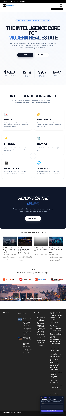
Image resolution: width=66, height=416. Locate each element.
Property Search (53, 380)
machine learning (54, 362)
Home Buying (55, 354)
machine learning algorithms (56, 364)
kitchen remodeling (54, 360)
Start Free (5, 1)
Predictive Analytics (53, 375)
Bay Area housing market (56, 327)
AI (50, 312)
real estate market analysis (55, 389)
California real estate (55, 346)
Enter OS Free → (25, 55)
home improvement (55, 356)
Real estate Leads (56, 386)
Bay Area (52, 323)
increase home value (54, 359)
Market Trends (54, 365)
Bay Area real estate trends (55, 342)
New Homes (16, 1)
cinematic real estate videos (54, 349)
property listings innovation (54, 378)
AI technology (53, 317)
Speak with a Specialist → (52, 410)
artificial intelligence (54, 321)
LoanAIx (10, 1)
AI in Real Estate (56, 316)
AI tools (58, 317)
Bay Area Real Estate (56, 335)
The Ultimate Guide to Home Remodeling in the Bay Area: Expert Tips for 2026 (9, 250)
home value (60, 357)
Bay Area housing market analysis (55, 331)
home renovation (53, 357)
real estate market (54, 387)
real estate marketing (53, 392)
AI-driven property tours (55, 312)
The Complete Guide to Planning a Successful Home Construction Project (56, 250)
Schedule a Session (57, 8)
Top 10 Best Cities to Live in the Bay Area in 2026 (40, 249)
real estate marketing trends (54, 394)
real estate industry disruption (55, 384)
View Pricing (41, 55)
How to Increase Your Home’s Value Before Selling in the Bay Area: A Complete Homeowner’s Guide (24, 251)
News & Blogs (6, 312)
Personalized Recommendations (56, 371)
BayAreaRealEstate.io (55, 339)
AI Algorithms (52, 313)
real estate (54, 382)
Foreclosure (22, 1)
